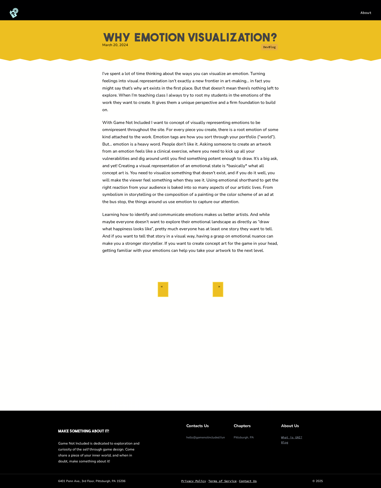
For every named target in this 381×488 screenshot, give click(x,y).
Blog (284, 442)
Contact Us (248, 481)
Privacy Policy (193, 481)
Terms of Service (222, 481)
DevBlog (269, 47)
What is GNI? (291, 437)
